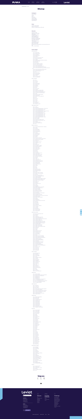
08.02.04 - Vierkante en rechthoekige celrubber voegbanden (39, 291)
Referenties (43, 2)
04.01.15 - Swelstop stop (35, 214)
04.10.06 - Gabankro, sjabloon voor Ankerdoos (38, 172)
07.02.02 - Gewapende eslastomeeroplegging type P (38, 275)
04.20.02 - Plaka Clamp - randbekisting (37, 205)
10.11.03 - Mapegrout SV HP (36, 325)
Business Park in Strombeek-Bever (36, 38)
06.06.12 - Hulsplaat (35, 269)
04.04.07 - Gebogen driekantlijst (36, 162)
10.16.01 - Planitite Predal (36, 335)
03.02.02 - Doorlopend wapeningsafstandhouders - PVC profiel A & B (40, 108)
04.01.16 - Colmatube (35, 215)
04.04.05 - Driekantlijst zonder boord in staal (38, 160)
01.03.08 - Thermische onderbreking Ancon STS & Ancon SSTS (39, 69)
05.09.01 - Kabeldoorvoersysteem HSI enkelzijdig (38, 235)
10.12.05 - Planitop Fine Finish (36, 329)
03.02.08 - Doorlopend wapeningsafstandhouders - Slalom (39, 109)
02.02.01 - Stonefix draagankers (36, 83)
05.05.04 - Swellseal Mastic (36, 227)
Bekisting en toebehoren (35, 125)
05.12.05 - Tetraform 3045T (36, 248)
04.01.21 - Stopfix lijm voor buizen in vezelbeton (38, 139)
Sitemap (28, 6)
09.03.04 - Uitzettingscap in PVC (36, 300)
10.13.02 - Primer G (35, 331)
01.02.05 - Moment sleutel (36, 62)
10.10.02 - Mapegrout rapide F (36, 318)
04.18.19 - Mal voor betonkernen (36, 193)
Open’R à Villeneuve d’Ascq (35, 42)
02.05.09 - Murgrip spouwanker (36, 95)
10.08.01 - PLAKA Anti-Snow (36, 313)
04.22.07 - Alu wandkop (35, 207)
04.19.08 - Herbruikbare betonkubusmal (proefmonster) (39, 200)
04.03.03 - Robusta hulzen (36, 149)
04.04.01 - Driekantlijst (35, 157)
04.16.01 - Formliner (35, 184)
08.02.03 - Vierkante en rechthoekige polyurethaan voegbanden (40, 290)
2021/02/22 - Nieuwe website (35, 25)
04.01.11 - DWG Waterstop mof (36, 133)
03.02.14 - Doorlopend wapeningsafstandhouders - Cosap (39, 113)
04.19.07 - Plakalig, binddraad (36, 199)
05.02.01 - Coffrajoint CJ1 (36, 216)
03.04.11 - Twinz (34, 123)
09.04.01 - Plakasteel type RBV (36, 210)
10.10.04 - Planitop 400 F (35, 320)
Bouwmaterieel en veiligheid (35, 345)
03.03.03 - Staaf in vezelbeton (36, 118)
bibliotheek (37, 2)
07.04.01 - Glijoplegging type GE (36, 277)
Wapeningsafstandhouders (35, 105)
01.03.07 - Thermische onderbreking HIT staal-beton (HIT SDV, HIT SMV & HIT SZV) (41, 68)
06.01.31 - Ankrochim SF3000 (36, 255)
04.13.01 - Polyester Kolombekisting (37, 177)
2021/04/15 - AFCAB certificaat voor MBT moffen (38, 27)
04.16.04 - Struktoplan (35, 185)
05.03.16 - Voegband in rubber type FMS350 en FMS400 (39, 226)
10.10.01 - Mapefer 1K (35, 317)
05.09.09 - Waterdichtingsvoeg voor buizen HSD (38, 241)
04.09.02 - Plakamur (35, 168)
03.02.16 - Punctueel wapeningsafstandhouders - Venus (39, 115)
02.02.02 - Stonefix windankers (36, 84)
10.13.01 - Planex (35, 330)
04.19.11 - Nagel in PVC (35, 201)
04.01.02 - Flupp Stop (35, 128)
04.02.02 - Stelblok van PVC (36, 144)
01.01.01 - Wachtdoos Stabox (36, 52)
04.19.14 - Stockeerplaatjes (36, 348)
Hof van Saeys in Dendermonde (35, 39)
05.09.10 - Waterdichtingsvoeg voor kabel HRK (38, 242)
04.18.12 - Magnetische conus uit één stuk (37, 190)
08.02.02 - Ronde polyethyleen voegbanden (37, 289)
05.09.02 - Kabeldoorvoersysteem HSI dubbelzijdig (38, 236)
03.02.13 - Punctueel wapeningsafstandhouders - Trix (38, 112)
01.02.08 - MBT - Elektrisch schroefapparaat (38, 64)
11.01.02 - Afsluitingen (35, 350)
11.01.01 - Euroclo (35, 349)
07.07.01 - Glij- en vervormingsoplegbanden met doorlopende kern (40, 280)
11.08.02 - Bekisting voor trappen (36, 362)
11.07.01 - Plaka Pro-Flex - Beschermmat (37, 360)
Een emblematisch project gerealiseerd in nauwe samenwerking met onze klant (41, 44)
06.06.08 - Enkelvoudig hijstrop (36, 266)
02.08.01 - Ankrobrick (35, 100)
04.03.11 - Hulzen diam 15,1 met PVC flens (37, 156)
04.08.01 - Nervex (35, 166)
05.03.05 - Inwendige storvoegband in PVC (37, 219)
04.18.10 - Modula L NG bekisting (36, 73)
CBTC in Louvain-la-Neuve (35, 43)
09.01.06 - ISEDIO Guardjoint (36, 297)
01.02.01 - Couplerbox (35, 59)
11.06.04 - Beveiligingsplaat (36, 355)
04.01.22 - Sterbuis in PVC (36, 140)
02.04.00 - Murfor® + (35, 87)
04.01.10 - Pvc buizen (35, 132)
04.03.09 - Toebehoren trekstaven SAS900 (37, 154)
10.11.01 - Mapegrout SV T (36, 323)
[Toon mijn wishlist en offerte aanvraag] (54, 2)
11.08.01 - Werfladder (35, 361)
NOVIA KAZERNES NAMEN (35, 36)
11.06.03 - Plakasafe (35, 354)
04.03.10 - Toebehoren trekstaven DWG (37, 155)
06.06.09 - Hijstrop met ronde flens (37, 267)
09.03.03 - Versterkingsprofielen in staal (37, 299)
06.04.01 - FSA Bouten (35, 258)
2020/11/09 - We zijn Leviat (35, 26)
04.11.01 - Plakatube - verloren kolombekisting (38, 173)
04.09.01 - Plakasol (35, 167)
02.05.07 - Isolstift (35, 93)
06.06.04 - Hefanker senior (36, 263)
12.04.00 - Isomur (35, 370)
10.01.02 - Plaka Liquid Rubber (36, 312)
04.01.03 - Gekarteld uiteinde (36, 129)
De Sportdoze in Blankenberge (35, 33)
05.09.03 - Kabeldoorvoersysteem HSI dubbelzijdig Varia (39, 237)
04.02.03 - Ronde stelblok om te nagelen (37, 145)
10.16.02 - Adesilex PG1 (35, 336)
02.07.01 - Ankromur (35, 99)
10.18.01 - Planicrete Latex (36, 342)
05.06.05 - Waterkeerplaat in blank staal (37, 230)
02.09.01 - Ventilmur (35, 101)
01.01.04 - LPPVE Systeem (36, 54)
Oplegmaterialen (34, 272)
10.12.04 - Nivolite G (35, 328)
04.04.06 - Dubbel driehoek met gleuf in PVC (38, 161)
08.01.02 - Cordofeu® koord (36, 286)
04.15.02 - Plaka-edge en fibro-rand (37, 183)
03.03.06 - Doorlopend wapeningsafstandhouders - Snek (39, 120)
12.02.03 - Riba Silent (35, 368)
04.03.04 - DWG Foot (35, 150)
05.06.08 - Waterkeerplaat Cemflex (37, 231)
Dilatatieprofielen (34, 295)
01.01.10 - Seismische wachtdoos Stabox (37, 58)
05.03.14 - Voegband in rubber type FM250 (37, 224)
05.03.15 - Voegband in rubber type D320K (37, 225)
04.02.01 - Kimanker (35, 143)
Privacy (46, 414)
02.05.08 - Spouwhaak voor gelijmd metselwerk (38, 94)
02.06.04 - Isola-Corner (35, 98)
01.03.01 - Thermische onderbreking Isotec (37, 65)
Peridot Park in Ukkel (34, 32)
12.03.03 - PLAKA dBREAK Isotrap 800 (37, 282)
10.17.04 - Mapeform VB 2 (36, 340)
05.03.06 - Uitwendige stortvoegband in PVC (37, 220)
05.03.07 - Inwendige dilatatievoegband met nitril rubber (39, 221)
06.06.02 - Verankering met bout (36, 261)
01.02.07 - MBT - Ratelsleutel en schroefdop (37, 63)
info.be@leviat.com (25, 406)
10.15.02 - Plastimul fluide (36, 334)
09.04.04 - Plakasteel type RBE (36, 303)
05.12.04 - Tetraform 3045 (36, 247)
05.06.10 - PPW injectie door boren (36, 232)
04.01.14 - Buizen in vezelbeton (36, 134)
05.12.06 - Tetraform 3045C (36, 249)
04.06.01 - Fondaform (35, 165)
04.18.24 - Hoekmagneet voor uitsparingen (37, 194)
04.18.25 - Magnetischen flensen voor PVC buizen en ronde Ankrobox (40, 195)
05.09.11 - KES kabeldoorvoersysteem (37, 243)
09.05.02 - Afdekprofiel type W (36, 305)
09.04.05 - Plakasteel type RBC (36, 304)
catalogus (33, 2)
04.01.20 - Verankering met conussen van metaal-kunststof (39, 138)
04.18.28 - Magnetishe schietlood (36, 196)
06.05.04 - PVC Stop (35, 75)
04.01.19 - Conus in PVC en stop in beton (37, 137)
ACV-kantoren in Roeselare (35, 37)
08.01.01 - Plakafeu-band (35, 285)
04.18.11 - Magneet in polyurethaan (36, 189)
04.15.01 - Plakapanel (35, 182)
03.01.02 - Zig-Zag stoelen (36, 107)
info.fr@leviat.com (25, 401)
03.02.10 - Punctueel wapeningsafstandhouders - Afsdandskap (39, 126)
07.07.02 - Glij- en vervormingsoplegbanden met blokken (39, 281)
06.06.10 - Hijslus (35, 268)
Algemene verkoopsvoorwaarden (36, 414)
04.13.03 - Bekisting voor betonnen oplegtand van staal (39, 179)
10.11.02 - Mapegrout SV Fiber (36, 324)
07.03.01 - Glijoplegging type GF (36, 276)
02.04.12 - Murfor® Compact (36, 88)
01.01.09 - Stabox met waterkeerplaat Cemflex (38, 57)
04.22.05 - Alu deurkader (35, 206)
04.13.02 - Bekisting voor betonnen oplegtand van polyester (39, 178)
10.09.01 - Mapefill (35, 314)
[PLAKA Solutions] (16, 2)
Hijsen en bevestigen (34, 251)
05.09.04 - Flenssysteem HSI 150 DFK (37, 238)
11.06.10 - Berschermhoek (36, 359)
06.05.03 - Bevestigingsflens (36, 74)
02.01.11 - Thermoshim (35, 81)
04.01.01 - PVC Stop (35, 127)
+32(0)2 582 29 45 (25, 407)
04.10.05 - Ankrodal (35, 171)
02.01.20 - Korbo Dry (35, 82)
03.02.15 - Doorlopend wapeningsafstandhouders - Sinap (39, 114)
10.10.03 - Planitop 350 (35, 319)
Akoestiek (33, 364)
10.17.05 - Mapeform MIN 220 (36, 341)
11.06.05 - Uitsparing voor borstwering (37, 356)
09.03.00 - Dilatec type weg (36, 298)
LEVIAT (29, 2)
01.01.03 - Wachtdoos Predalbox (36, 53)
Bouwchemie (33, 308)
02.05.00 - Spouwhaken (35, 89)
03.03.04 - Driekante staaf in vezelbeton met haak (38, 119)
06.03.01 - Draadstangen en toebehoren (37, 257)
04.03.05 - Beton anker (35, 151)
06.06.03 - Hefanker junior (36, 262)
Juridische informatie (42, 414)
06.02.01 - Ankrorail (35, 256)
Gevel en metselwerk (34, 78)
